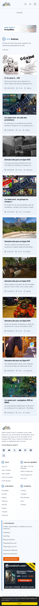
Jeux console (6, 470)
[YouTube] (20, 450)
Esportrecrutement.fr (10, 554)
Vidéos (4, 508)
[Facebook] (31, 450)
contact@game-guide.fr (10, 445)
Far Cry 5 (24, 478)
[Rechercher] (25, 4)
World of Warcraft (27, 471)
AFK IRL (4, 504)
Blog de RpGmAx (9, 539)
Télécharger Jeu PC (10, 546)
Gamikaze (6, 532)
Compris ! (19, 603)
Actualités (5, 490)
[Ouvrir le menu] (35, 4)
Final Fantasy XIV (26, 475)
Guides (4, 497)
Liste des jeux (6, 481)
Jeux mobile (6, 473)
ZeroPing (6, 536)
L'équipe (23, 494)
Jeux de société (7, 477)
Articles (4, 494)
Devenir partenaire (11, 559)
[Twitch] (25, 450)
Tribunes (4, 501)
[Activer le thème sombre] (30, 4)
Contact (23, 490)
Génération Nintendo (10, 550)
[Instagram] (4, 456)
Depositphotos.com (9, 543)
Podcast (4, 512)
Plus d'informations (14, 600)
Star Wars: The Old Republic (27, 467)
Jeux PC (4, 466)
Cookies (23, 504)
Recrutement (25, 497)
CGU (22, 501)
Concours (5, 515)
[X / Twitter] (14, 450)
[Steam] (4, 450)
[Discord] (9, 450)
